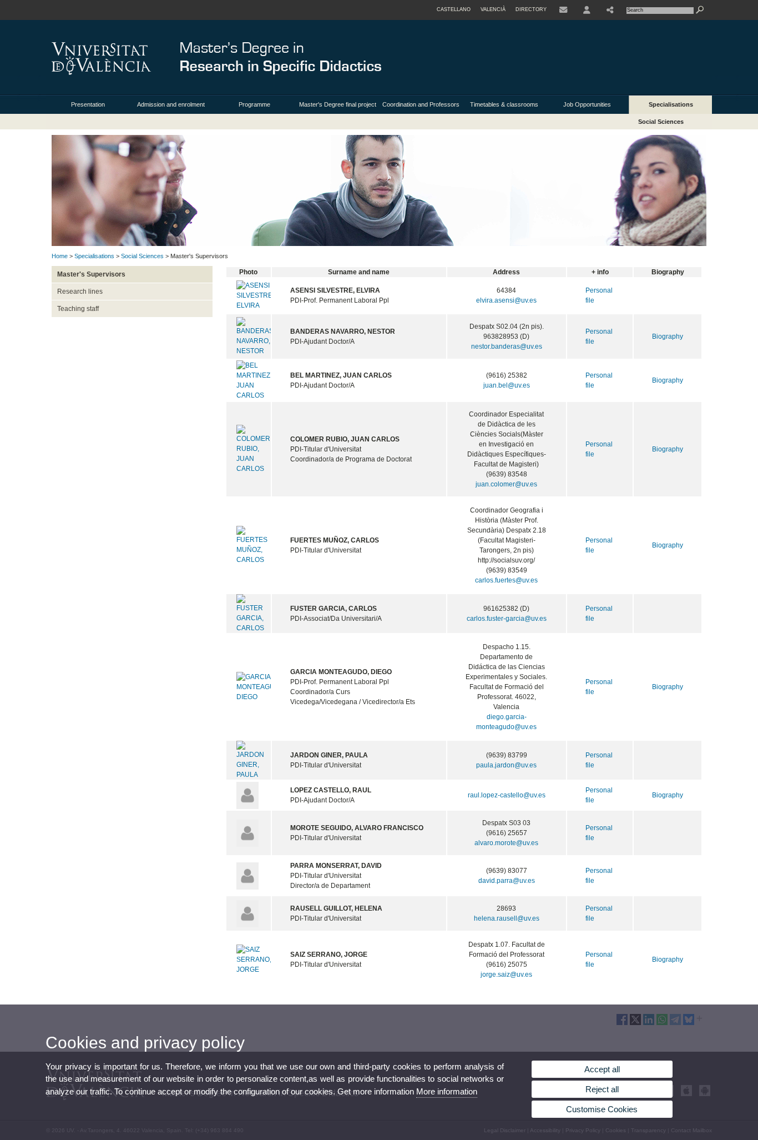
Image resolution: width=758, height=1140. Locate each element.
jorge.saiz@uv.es (506, 974)
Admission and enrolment (171, 104)
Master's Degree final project (337, 104)
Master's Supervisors (91, 274)
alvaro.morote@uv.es (506, 843)
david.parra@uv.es (506, 881)
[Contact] (563, 10)
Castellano (454, 9)
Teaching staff (78, 309)
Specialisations (671, 104)
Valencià (493, 9)
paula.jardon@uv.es (506, 765)
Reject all (602, 1089)
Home (60, 256)
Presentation (88, 104)
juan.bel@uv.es (506, 385)
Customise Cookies (602, 1109)
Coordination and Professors (420, 104)
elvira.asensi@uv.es (506, 300)
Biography (667, 336)
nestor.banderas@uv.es (506, 346)
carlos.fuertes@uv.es (506, 580)
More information (446, 1091)
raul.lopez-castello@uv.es (506, 795)
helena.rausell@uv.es (506, 918)
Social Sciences (661, 121)
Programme (254, 104)
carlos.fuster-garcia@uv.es (507, 618)
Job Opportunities (587, 104)
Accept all (602, 1069)
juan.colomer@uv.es (506, 484)
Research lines (80, 291)
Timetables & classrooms (504, 104)
